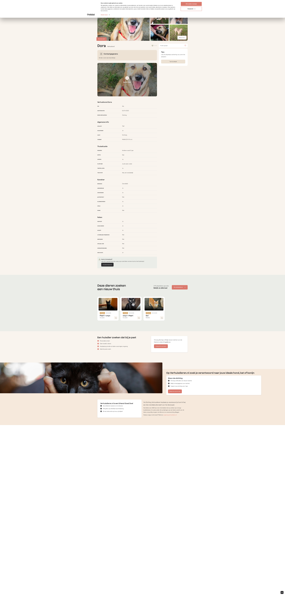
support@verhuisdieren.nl (170, 415)
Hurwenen (102, 317)
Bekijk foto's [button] (182, 37)
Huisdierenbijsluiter (107, 264)
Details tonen (104, 14)
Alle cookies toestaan (191, 4)
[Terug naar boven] (282, 592)
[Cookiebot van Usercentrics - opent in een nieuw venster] (90, 15)
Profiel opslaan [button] (164, 45)
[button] (160, 33)
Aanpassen (190, 8)
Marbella (148, 317)
